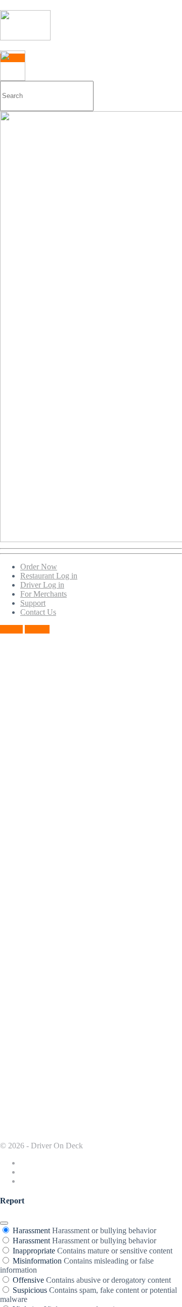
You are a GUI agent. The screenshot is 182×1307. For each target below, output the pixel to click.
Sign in (11, 629)
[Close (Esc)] (4, 1223)
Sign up (37, 629)
